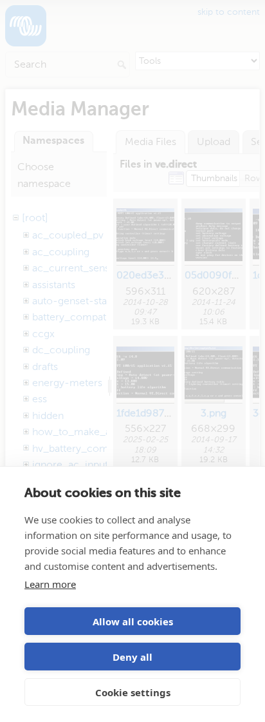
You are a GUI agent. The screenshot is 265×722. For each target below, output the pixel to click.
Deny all (132, 656)
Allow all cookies (133, 621)
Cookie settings (132, 692)
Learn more (50, 584)
